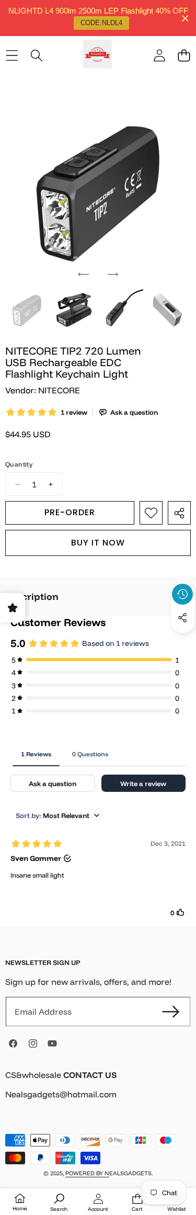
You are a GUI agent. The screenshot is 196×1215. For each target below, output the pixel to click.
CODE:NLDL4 (101, 23)
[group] (27, 311)
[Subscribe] (171, 1011)
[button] (183, 55)
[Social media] (182, 617)
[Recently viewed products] (182, 594)
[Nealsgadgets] (97, 56)
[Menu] (12, 55)
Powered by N (87, 1173)
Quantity (18, 464)
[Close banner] (185, 18)
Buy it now (98, 543)
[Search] (36, 55)
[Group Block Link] (98, 1091)
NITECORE (59, 390)
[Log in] (159, 55)
